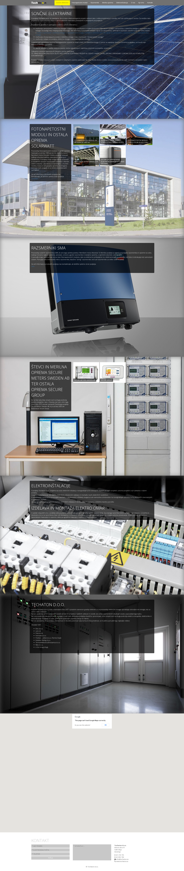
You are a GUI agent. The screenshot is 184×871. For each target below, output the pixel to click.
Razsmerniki (95, 3)
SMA (32, 266)
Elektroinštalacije (122, 3)
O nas (133, 3)
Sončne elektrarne (62, 3)
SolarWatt (34, 179)
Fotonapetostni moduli (79, 3)
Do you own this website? (82, 725)
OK (106, 725)
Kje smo (141, 3)
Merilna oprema (107, 3)
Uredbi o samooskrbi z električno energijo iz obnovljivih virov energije (60, 33)
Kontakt (150, 3)
